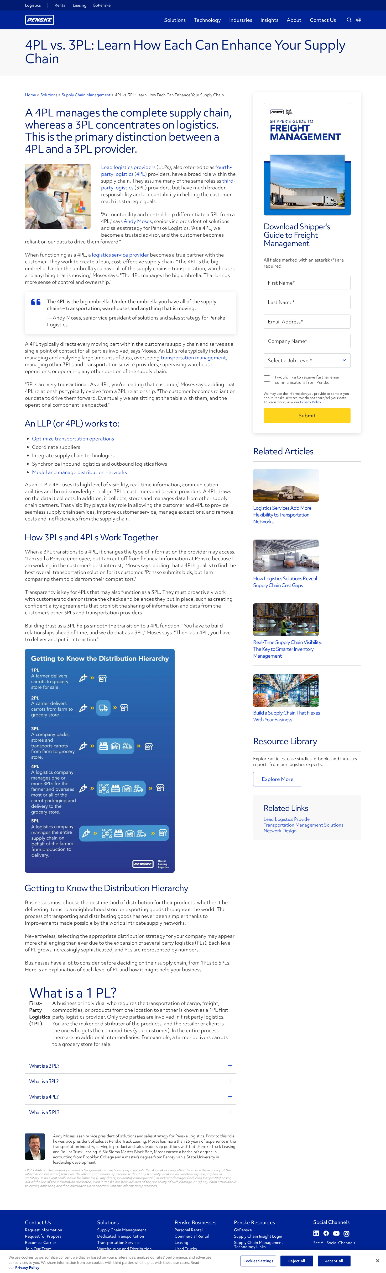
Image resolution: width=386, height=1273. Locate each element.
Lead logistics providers (128, 167)
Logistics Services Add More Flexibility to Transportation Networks (282, 514)
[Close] (377, 1260)
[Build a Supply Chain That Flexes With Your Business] (286, 690)
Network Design (280, 831)
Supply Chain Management (86, 95)
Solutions (175, 20)
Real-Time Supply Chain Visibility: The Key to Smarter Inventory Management (287, 649)
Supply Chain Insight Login (258, 1236)
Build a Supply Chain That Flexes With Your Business (286, 716)
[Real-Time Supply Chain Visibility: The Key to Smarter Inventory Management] (286, 619)
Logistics (33, 5)
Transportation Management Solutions (303, 825)
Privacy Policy (310, 402)
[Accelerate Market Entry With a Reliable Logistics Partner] (286, 485)
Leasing (79, 5)
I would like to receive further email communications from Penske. (308, 380)
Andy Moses (138, 221)
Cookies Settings (258, 1260)
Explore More (278, 779)
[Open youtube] (336, 1234)
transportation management (193, 357)
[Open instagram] (346, 1234)
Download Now (307, 415)
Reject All (296, 1260)
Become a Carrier (40, 1242)
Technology (207, 20)
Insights (269, 20)
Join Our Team (38, 1249)
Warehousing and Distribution (124, 1249)
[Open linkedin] (316, 1234)
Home (30, 95)
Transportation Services (118, 1242)
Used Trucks (186, 1249)
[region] (193, 1261)
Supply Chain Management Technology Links (258, 1244)
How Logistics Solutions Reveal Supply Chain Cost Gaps (285, 582)
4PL (140, 174)
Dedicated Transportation (120, 1236)
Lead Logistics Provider (287, 819)
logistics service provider (120, 254)
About (294, 20)
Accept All (334, 1260)
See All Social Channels (334, 1243)
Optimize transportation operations (73, 438)
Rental (60, 5)
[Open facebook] (326, 1234)
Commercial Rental (192, 1236)
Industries (240, 20)
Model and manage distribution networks (79, 472)
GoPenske (102, 5)
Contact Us (323, 20)
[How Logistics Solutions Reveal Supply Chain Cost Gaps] (286, 556)
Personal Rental (189, 1230)
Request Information (43, 1230)
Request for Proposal (43, 1236)
